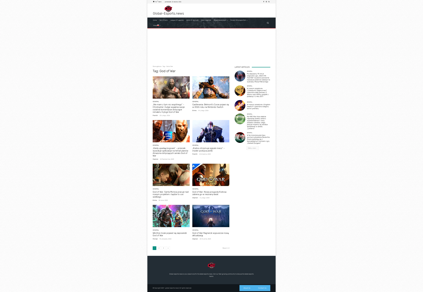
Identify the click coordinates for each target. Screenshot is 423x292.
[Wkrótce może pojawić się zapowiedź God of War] (171, 216)
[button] (267, 22)
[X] (269, 1)
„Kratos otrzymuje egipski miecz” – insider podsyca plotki (208, 149)
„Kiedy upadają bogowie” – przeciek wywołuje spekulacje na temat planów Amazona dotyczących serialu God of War (170, 152)
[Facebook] (263, 1)
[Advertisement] (211, 46)
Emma (194, 110)
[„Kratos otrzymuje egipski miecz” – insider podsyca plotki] (210, 131)
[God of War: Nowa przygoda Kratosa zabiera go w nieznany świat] (210, 175)
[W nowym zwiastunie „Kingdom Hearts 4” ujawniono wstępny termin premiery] (240, 105)
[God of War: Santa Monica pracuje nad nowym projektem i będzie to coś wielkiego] (171, 175)
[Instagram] (266, 1)
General (156, 101)
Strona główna (157, 66)
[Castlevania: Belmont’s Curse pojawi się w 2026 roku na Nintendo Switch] (210, 87)
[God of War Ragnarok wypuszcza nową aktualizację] (210, 216)
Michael (155, 239)
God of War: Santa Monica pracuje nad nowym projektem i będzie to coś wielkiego (171, 194)
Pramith (155, 115)
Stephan (155, 159)
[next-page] (168, 248)
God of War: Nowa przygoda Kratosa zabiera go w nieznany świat (209, 193)
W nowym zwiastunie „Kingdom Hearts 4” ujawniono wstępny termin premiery (258, 107)
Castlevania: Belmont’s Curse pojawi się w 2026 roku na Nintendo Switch (210, 105)
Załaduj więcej (252, 148)
